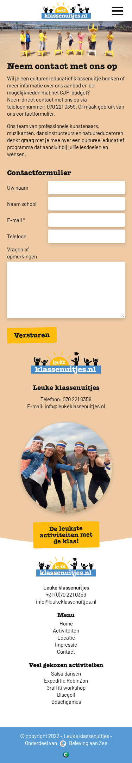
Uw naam (17, 187)
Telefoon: (51, 399)
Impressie (66, 644)
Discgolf (66, 694)
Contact (66, 651)
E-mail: (35, 406)
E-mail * (16, 220)
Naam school (21, 204)
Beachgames (66, 701)
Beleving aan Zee (87, 743)
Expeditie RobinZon (66, 680)
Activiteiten (66, 630)
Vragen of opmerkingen (22, 253)
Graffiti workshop (66, 687)
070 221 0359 (77, 399)
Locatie (66, 637)
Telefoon (16, 236)
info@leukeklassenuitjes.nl (75, 406)
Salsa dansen (66, 673)
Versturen (32, 335)
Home (66, 623)
